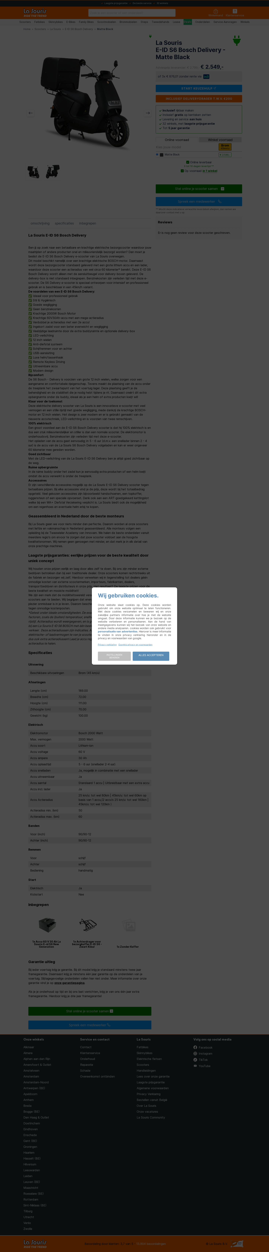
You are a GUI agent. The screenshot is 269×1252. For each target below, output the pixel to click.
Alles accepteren (151, 655)
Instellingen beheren (114, 656)
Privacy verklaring (107, 644)
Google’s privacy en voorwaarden (135, 644)
